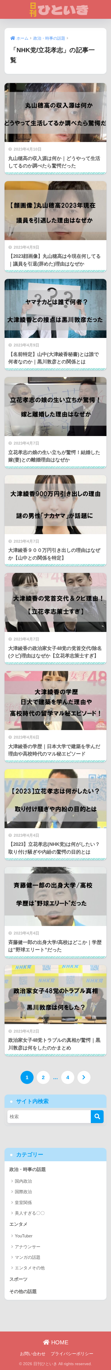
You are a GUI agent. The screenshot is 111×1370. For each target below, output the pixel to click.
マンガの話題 (27, 1257)
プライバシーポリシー (72, 1353)
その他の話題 (23, 1291)
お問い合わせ (33, 1353)
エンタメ (18, 1224)
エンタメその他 (30, 1267)
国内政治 (23, 1181)
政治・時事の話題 (27, 1169)
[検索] (97, 1116)
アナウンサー (27, 1246)
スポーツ (18, 1279)
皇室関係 (23, 1202)
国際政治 (23, 1191)
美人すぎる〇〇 (30, 1213)
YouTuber (23, 1235)
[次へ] (84, 1077)
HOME (59, 1342)
